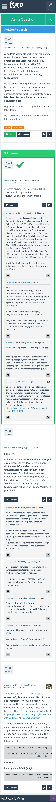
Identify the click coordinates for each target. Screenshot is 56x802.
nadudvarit (30, 213)
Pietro (28, 382)
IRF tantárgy (26, 48)
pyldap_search (18, 127)
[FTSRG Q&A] (16, 4)
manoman (27, 180)
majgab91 (26, 448)
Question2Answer (18, 800)
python (7, 127)
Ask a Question (23, 19)
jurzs (36, 48)
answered (7, 180)
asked (6, 48)
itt (9, 693)
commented (10, 213)
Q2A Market (19, 798)
